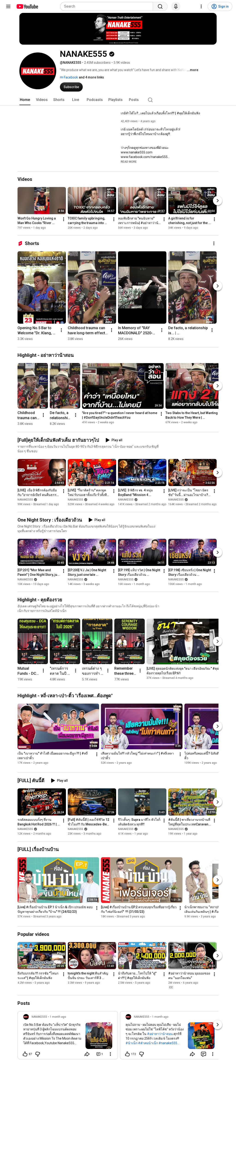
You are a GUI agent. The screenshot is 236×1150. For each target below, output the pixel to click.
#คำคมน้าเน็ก (148, 1043)
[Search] (160, 6)
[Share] (87, 1054)
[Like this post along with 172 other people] (127, 1054)
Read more (129, 161)
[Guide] (8, 6)
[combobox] (108, 6)
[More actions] (63, 219)
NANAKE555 (25, 499)
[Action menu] (110, 1054)
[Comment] (203, 1054)
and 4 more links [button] (91, 77)
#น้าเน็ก (131, 1043)
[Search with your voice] (175, 6)
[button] (129, 161)
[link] (67, 1036)
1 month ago (58, 1016)
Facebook (70, 77)
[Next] (217, 200)
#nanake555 (168, 1043)
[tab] (24, 99)
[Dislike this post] (37, 1054)
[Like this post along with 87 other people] (25, 1054)
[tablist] (118, 99)
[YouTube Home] (27, 6)
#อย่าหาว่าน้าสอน (160, 1034)
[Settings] (201, 6)
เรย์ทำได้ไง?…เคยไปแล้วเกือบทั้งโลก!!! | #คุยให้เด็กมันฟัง (160, 113)
